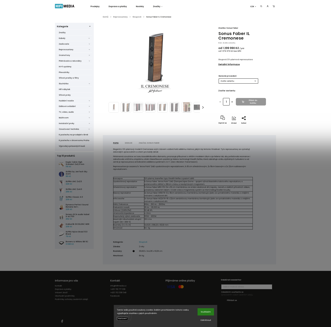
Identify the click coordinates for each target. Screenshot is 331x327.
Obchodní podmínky (65, 296)
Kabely (62, 38)
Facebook (115, 296)
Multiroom (64, 117)
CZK (252, 6)
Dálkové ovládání (67, 106)
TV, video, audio (66, 112)
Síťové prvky (65, 95)
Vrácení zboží (61, 292)
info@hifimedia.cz (118, 285)
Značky (62, 32)
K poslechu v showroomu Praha (74, 140)
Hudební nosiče (66, 100)
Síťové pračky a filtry (69, 78)
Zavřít (257, 127)
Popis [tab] (115, 143)
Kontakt (58, 285)
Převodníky (64, 72)
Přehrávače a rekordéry (70, 61)
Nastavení (122, 318)
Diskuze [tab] (128, 143)
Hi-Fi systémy (65, 66)
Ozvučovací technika (69, 129)
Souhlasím (206, 311)
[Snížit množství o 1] (220, 102)
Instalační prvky (66, 123)
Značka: (228, 28)
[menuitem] (97, 6)
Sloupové (143, 242)
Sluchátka (63, 83)
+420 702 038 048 (118, 292)
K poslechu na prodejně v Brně (73, 134)
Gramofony (64, 55)
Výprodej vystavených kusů (72, 146)
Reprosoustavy (66, 49)
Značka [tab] (149, 143)
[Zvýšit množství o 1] (232, 102)
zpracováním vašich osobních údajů (237, 294)
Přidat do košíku (253, 101)
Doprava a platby (63, 289)
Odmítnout (205, 320)
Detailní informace (229, 64)
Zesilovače (64, 44)
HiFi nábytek (64, 89)
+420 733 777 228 (117, 289)
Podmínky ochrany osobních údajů (71, 299)
